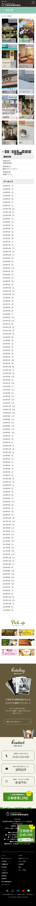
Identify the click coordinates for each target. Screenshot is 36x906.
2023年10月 (8, 294)
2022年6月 (8, 347)
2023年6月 (8, 307)
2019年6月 (8, 462)
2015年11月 (9, 600)
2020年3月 (8, 436)
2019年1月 (8, 475)
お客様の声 (5, 873)
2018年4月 (8, 505)
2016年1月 (8, 593)
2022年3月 (8, 357)
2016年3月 (8, 587)
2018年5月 (8, 501)
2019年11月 (8, 449)
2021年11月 (8, 370)
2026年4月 (8, 195)
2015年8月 (8, 610)
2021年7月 (8, 383)
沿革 (19, 867)
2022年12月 (8, 327)
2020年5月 (8, 429)
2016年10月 (8, 564)
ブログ (20, 855)
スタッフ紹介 (22, 861)
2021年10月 (8, 373)
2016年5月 (8, 580)
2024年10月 (8, 255)
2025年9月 (8, 218)
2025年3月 (8, 238)
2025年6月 (8, 228)
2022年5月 (8, 350)
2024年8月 (8, 261)
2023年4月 (8, 314)
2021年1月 (8, 403)
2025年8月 (8, 222)
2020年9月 (8, 416)
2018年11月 (8, 482)
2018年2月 (8, 511)
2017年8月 (8, 531)
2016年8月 (8, 570)
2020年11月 (9, 409)
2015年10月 (8, 603)
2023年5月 (8, 311)
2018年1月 (8, 515)
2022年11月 (8, 330)
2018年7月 (8, 495)
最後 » (19, 153)
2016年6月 (8, 577)
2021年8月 (8, 380)
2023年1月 (8, 324)
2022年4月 (8, 353)
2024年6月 (8, 268)
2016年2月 (8, 590)
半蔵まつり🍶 (7, 174)
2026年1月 (8, 205)
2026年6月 (8, 189)
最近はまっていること (10, 168)
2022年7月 (8, 343)
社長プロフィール (23, 858)
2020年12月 (9, 406)
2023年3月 (8, 317)
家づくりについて (7, 858)
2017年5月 (8, 541)
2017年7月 (8, 534)
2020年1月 (8, 442)
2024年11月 (8, 251)
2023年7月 (8, 304)
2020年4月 (8, 432)
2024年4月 (8, 274)
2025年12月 (8, 209)
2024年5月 (8, 271)
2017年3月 (8, 547)
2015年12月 (8, 597)
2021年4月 (8, 393)
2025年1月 (8, 245)
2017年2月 (8, 551)
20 (26, 152)
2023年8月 (8, 301)
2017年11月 (9, 521)
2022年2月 (8, 360)
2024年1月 (8, 284)
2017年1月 (8, 554)
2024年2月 (8, 281)
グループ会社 (22, 870)
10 (23, 152)
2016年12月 (8, 557)
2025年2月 (8, 241)
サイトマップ (5, 884)
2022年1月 (8, 363)
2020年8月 (8, 419)
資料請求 (4, 876)
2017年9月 (8, 528)
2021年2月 (8, 399)
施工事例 (4, 867)
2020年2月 (8, 439)
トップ (3, 855)
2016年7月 (8, 574)
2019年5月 (8, 465)
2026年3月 (8, 199)
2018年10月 (8, 485)
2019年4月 (8, 468)
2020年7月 (8, 422)
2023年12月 (8, 288)
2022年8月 (8, 340)
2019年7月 (8, 459)
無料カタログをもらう (13, 722)
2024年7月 (8, 264)
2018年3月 (8, 508)
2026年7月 (8, 186)
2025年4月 (8, 235)
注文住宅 (4, 861)
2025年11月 (8, 212)
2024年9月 (8, 258)
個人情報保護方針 (7, 881)
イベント (4, 870)
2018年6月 (8, 498)
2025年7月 (8, 225)
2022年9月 (8, 337)
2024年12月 (8, 248)
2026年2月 (8, 202)
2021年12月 (8, 366)
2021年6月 (8, 386)
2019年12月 (8, 445)
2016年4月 (8, 584)
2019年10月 (8, 452)
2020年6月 (8, 426)
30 (30, 152)
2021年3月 (8, 396)
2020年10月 (9, 413)
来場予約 (4, 879)
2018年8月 (8, 491)
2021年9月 (8, 376)
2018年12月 (8, 478)
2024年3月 (8, 278)
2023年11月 (8, 291)
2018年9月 (8, 488)
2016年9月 (8, 567)
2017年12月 (8, 518)
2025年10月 (8, 215)
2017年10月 (8, 524)
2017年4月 (8, 544)
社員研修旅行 (7, 163)
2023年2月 (8, 320)
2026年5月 (8, 192)
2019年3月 (8, 472)
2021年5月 (8, 390)
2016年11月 (8, 561)
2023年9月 (8, 297)
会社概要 (20, 864)
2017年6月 (8, 538)
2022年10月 (8, 334)
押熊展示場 (5, 864)
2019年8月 (8, 455)
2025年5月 (8, 232)
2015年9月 (8, 607)
